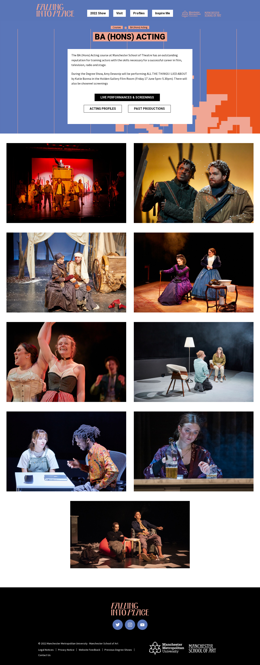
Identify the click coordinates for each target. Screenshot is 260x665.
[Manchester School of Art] (214, 14)
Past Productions (149, 108)
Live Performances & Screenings (127, 97)
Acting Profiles (103, 108)
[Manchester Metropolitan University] (191, 14)
